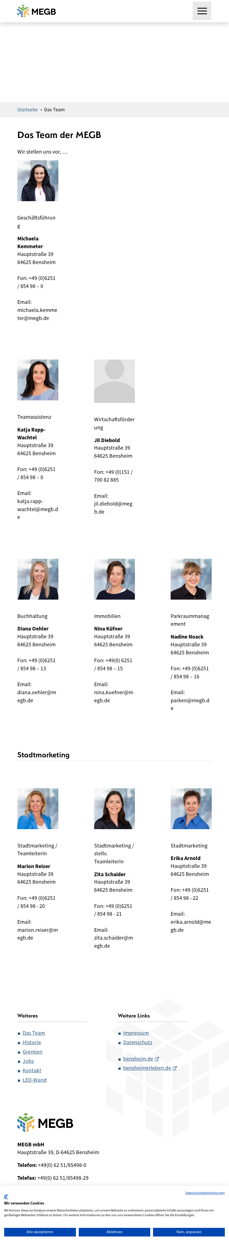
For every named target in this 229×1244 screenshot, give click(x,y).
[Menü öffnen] (202, 11)
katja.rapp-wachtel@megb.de (37, 509)
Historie (32, 1042)
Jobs (28, 1061)
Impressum (136, 1032)
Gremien (32, 1051)
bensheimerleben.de (147, 1068)
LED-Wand (35, 1080)
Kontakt (32, 1070)
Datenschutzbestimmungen (205, 1193)
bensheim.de (138, 1058)
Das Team (34, 1032)
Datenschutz (137, 1042)
